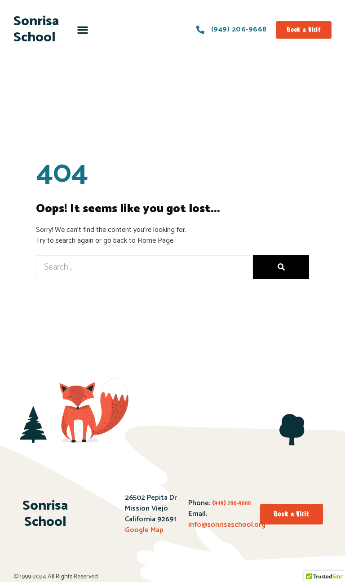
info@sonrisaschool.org (226, 525)
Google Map (144, 530)
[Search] (281, 267)
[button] (83, 30)
